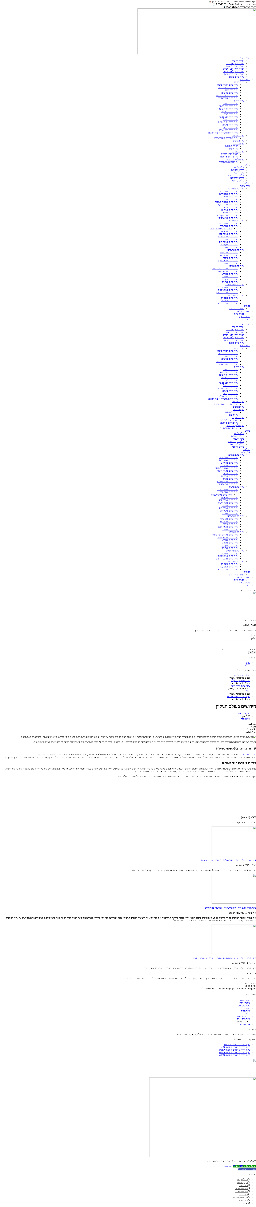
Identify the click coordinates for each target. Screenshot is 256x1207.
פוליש (247, 164)
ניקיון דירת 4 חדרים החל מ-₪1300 (234, 1052)
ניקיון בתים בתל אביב (228, 191)
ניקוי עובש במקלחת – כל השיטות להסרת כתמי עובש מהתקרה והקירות (224, 958)
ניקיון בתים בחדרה (230, 247)
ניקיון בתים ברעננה (229, 231)
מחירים (247, 306)
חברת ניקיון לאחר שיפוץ (233, 71)
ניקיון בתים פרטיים (229, 92)
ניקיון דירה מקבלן (230, 119)
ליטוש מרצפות (243, 1016)
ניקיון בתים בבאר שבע (228, 303)
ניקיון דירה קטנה (230, 127)
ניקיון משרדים (238, 135)
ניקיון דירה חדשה (230, 103)
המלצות (246, 183)
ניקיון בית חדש (231, 90)
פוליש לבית (239, 167)
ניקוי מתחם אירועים (229, 156)
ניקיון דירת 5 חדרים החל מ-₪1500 (234, 1055)
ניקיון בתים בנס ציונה (229, 252)
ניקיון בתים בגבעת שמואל (226, 202)
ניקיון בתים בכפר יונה (228, 242)
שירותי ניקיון (244, 79)
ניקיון (248, 662)
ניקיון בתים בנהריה (229, 282)
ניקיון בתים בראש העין (228, 218)
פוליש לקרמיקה (237, 178)
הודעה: (252, 649)
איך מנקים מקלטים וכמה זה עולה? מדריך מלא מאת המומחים (228, 860)
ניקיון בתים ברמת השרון (227, 223)
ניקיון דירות (239, 100)
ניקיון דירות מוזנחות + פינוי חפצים (223, 132)
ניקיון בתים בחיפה (230, 276)
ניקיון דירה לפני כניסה (228, 106)
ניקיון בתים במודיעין (229, 287)
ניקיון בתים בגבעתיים (228, 194)
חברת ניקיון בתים (242, 58)
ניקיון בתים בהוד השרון (228, 236)
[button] (128, 724)
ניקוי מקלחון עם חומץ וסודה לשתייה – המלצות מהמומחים (230, 908)
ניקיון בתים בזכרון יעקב (227, 271)
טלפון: (253, 638)
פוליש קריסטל (238, 180)
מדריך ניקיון (239, 314)
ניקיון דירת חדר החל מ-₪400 (237, 1044)
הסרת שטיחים (231, 146)
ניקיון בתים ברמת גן (229, 196)
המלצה (247, 691)
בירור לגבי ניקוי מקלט (240, 680)
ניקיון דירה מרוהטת (229, 111)
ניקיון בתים (239, 82)
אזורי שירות (245, 186)
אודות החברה (238, 60)
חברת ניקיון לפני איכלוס (233, 68)
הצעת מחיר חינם (236, 308)
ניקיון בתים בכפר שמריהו (221, 228)
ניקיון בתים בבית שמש (228, 290)
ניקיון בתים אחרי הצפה (228, 98)
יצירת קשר (245, 319)
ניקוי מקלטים (238, 140)
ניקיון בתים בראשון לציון (227, 215)
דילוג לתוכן (227, 1166)
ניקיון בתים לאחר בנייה (228, 87)
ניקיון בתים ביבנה (230, 258)
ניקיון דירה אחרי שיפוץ (228, 108)
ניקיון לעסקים (238, 151)
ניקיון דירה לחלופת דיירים (238, 696)
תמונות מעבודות (243, 311)
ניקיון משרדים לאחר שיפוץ (226, 138)
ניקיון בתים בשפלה (235, 250)
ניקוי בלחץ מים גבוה (235, 159)
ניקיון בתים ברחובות (229, 255)
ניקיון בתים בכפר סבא (228, 234)
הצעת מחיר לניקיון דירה (239, 675)
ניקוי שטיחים (238, 143)
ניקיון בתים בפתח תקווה (227, 204)
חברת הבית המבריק (247, 754)
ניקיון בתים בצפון (236, 266)
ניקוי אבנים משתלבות (228, 162)
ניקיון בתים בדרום (236, 295)
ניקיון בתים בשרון (236, 220)
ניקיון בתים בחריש (230, 274)
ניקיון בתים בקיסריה (229, 244)
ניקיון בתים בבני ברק (229, 199)
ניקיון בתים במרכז (236, 188)
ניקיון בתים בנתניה (230, 239)
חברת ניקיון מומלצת (235, 66)
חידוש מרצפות (237, 170)
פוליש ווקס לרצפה (236, 175)
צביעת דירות (244, 1024)
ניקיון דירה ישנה (231, 114)
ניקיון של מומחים (236, 76)
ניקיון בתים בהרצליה (229, 226)
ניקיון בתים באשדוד (229, 298)
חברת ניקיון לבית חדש (234, 74)
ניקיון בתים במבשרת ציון (227, 292)
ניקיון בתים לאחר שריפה (227, 95)
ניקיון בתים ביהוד (230, 207)
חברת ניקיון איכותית (235, 63)
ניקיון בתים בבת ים (229, 210)
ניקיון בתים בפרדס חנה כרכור (225, 268)
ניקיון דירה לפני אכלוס (228, 130)
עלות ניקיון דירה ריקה (240, 686)
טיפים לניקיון (244, 316)
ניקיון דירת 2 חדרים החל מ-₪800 (235, 1047)
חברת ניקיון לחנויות (229, 154)
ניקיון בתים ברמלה (230, 263)
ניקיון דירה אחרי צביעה (227, 122)
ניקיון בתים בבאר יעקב (228, 260)
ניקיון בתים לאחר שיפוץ (227, 84)
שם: (254, 635)
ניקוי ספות (233, 148)
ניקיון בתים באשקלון (229, 300)
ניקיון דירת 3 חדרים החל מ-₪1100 (234, 1049)
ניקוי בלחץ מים (243, 1019)
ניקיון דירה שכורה (230, 124)
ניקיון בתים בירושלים (234, 284)
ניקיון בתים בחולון (230, 212)
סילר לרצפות (238, 172)
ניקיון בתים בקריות (229, 279)
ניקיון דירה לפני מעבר (228, 116)
